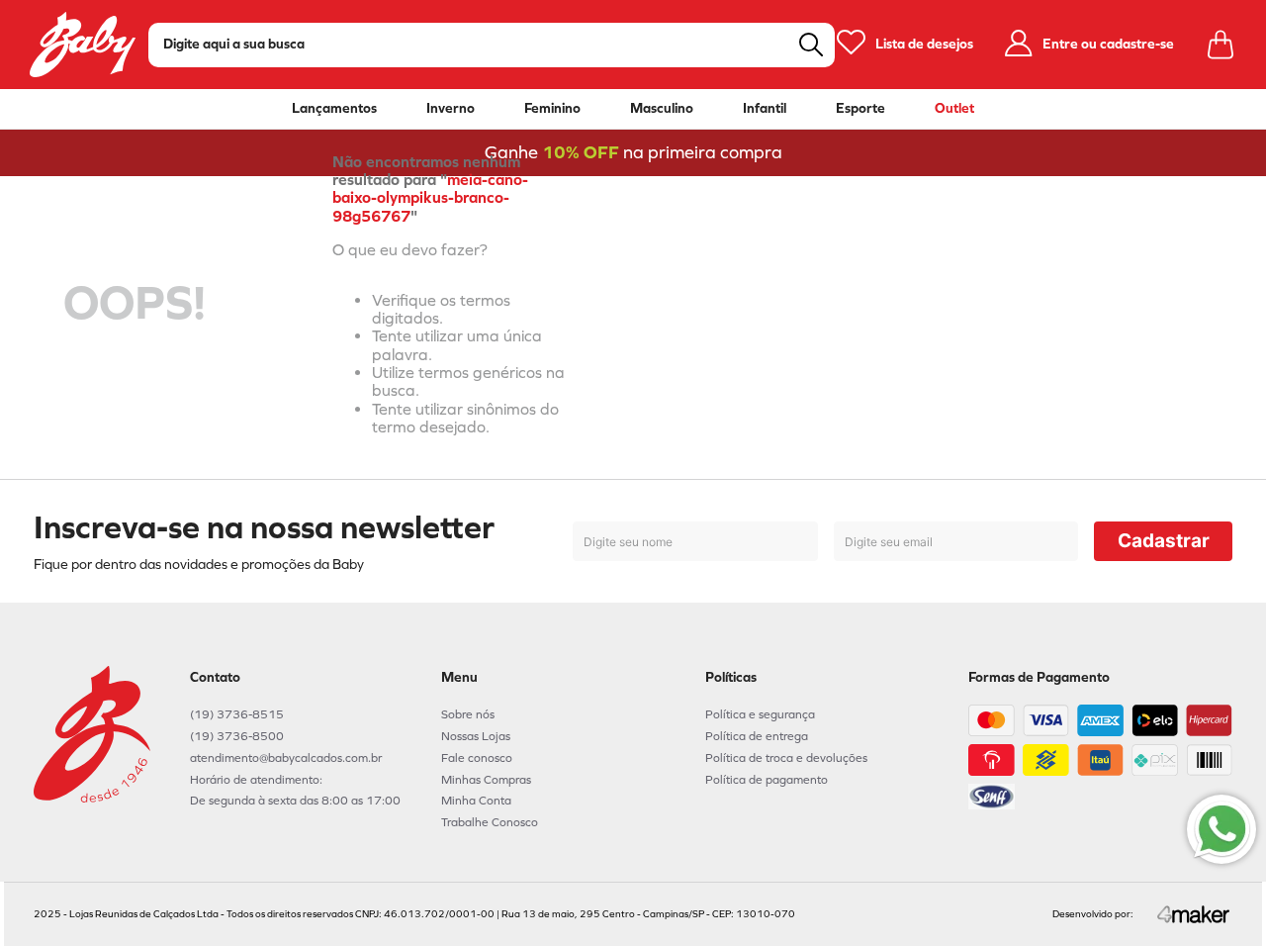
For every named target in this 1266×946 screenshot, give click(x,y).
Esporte (860, 109)
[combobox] (491, 45)
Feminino (552, 109)
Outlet (954, 109)
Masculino (661, 109)
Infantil (764, 109)
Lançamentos (334, 109)
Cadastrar (1164, 540)
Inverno (450, 109)
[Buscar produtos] (811, 44)
